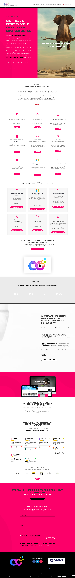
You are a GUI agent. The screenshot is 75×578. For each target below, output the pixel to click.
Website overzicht (46, 573)
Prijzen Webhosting (58, 206)
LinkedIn (47, 430)
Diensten (37, 4)
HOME (34, 4)
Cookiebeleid (34, 573)
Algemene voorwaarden (24, 573)
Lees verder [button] (12, 461)
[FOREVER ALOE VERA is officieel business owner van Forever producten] (33, 473)
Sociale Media (59, 4)
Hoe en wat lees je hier (58, 232)
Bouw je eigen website (37, 249)
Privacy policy (64, 576)
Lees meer (16, 127)
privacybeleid (37, 535)
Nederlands (67, 4)
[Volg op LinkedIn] (37, 561)
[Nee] (73, 576)
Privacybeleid (30, 573)
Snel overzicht (11, 68)
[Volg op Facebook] (34, 561)
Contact (47, 4)
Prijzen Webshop (37, 230)
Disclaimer (37, 573)
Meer (37, 478)
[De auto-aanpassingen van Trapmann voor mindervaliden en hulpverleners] (57, 473)
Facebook (43, 430)
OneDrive (42, 199)
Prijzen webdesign (17, 230)
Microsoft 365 (38, 199)
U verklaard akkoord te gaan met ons (30, 535)
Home (4, 7)
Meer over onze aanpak (49, 359)
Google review (29, 430)
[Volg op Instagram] (41, 561)
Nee (60, 576)
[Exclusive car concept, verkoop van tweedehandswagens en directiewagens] (49, 473)
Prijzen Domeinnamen (17, 207)
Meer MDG (42, 4)
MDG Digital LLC (41, 573)
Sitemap (50, 573)
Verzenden (50, 537)
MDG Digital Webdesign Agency (29, 545)
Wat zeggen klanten (52, 4)
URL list (53, 573)
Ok (58, 576)
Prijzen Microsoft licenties (37, 209)
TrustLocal (34, 430)
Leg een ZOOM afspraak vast (37, 498)
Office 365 (33, 199)
